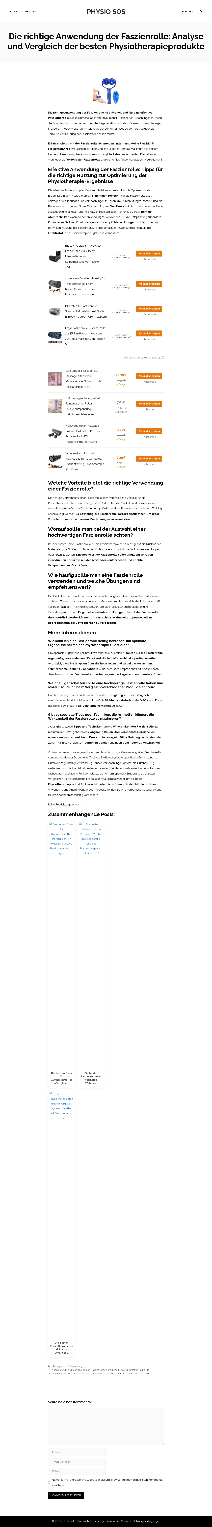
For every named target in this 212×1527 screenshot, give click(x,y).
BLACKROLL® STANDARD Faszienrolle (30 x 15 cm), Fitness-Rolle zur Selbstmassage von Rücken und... (83, 256)
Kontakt (187, 11)
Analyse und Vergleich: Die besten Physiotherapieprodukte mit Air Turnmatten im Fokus (100, 1369)
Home (13, 11)
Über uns (30, 11)
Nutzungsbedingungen (146, 1521)
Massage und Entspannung (67, 1366)
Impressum (112, 1521)
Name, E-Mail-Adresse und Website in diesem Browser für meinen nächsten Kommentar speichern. (107, 1482)
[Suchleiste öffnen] (200, 12)
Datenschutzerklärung (91, 1521)
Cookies (126, 1521)
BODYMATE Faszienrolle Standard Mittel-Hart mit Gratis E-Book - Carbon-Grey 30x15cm (86, 311)
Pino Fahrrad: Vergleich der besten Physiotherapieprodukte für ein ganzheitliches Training (101, 1373)
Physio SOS (106, 11)
